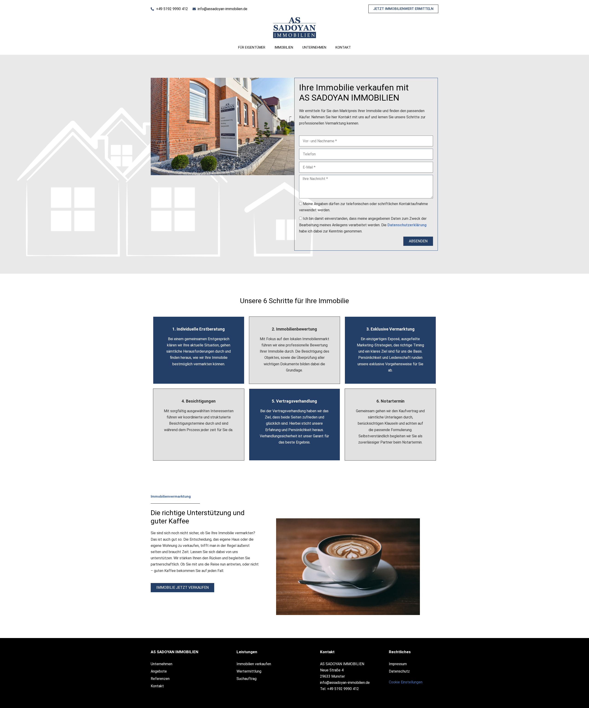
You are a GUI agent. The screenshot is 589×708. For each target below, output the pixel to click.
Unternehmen (314, 47)
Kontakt (343, 47)
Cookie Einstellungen (405, 682)
